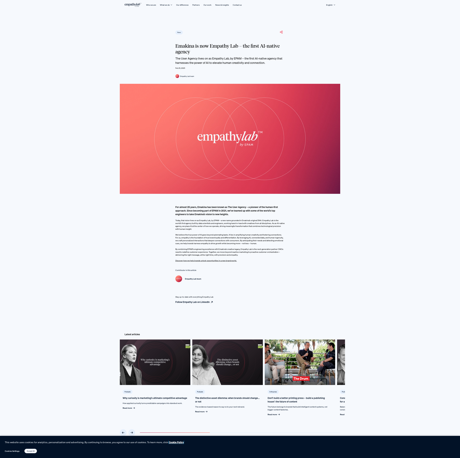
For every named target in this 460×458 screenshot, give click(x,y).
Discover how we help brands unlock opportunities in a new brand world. (206, 260)
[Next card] (131, 432)
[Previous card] (123, 432)
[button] (281, 32)
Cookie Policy (176, 442)
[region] (230, 447)
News (179, 32)
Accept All (30, 451)
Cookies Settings (12, 451)
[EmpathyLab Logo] (133, 5)
